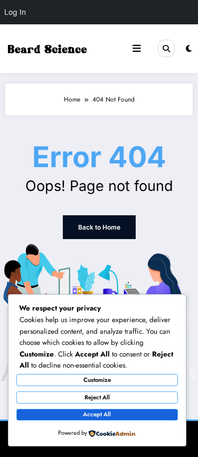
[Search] (166, 48)
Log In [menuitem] (15, 11)
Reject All (97, 397)
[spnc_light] (189, 48)
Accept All (97, 414)
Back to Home (99, 227)
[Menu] (136, 48)
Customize (97, 380)
